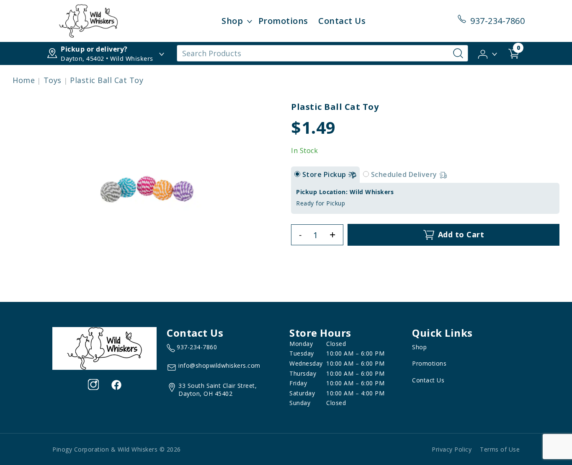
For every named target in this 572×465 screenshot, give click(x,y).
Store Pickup (325, 174)
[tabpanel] (425, 198)
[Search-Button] (458, 53)
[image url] (88, 20)
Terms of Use (500, 449)
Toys (53, 80)
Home (24, 80)
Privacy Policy (452, 449)
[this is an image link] (104, 347)
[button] (488, 52)
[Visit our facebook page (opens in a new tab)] (116, 384)
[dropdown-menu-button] (249, 21)
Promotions (283, 20)
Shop (232, 20)
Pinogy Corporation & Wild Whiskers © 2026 (116, 449)
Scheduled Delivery (405, 174)
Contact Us (342, 20)
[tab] (297, 174)
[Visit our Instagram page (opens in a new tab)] (93, 384)
